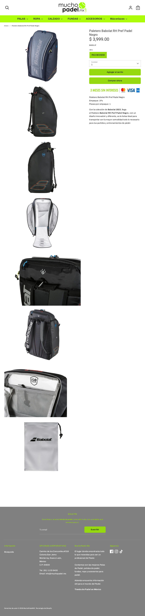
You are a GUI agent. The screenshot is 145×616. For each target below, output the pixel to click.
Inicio (6, 26)
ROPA (36, 18)
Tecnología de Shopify (44, 608)
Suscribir (95, 529)
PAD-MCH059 (98, 55)
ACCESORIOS (94, 18)
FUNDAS (73, 18)
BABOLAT (92, 45)
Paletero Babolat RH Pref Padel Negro (25, 26)
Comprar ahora (115, 81)
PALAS (21, 18)
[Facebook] (111, 551)
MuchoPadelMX (29, 608)
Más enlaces (117, 18)
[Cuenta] (130, 7)
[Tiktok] (121, 551)
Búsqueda (9, 552)
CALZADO (54, 18)
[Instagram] (116, 551)
